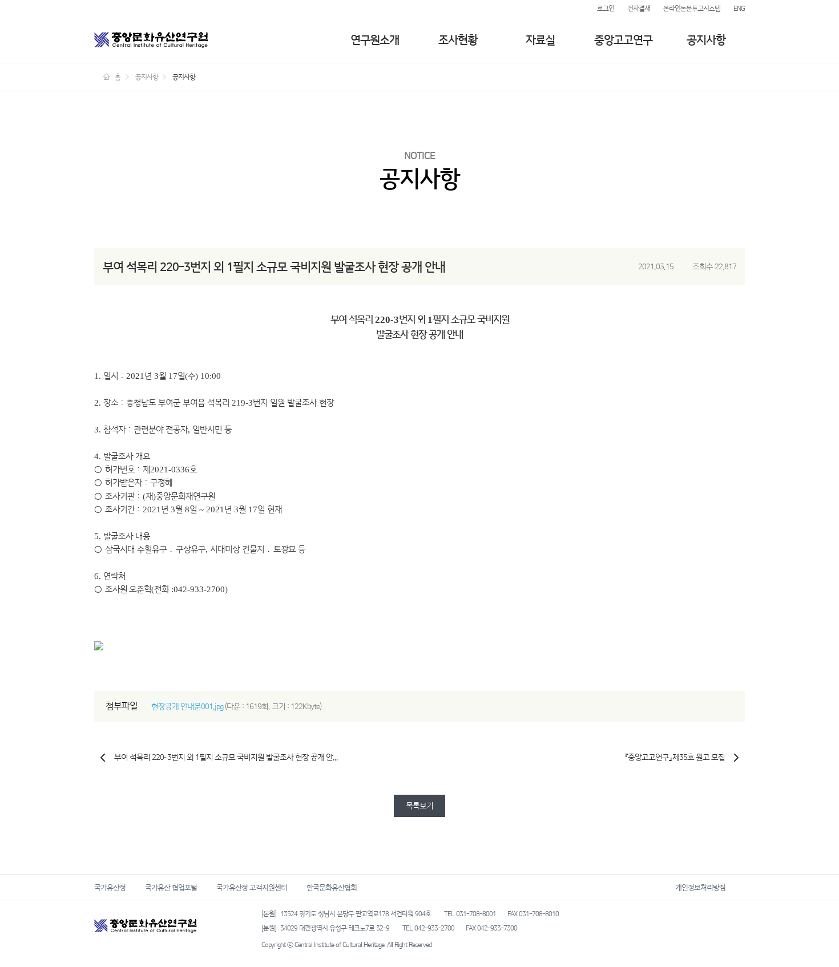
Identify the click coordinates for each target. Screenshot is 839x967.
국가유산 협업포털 (171, 887)
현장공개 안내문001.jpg (187, 706)
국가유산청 (110, 887)
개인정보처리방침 (700, 887)
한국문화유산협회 (331, 887)
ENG (739, 9)
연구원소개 (374, 40)
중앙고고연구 (623, 40)
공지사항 (706, 40)
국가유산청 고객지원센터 (251, 887)
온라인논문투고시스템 (691, 9)
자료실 (540, 40)
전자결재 (638, 9)
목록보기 (419, 806)
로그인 (605, 9)
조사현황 (457, 40)
